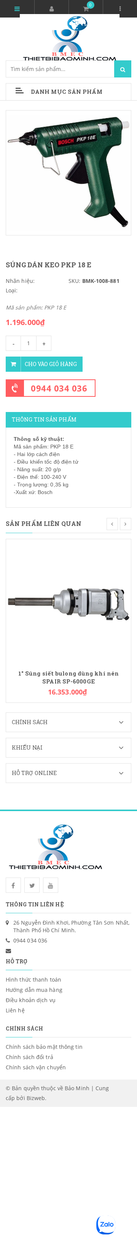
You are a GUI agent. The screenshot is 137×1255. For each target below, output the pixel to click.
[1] (68, 601)
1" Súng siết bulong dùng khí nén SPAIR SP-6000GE (68, 677)
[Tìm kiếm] (122, 68)
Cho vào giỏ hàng (51, 364)
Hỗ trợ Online (34, 773)
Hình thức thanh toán (33, 979)
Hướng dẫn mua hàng (34, 989)
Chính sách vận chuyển (36, 1067)
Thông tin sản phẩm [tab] (44, 419)
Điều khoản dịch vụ (31, 1000)
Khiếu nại (27, 747)
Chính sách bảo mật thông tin (44, 1046)
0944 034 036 (59, 388)
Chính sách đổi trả (29, 1057)
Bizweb (36, 1098)
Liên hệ (15, 1010)
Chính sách (30, 722)
